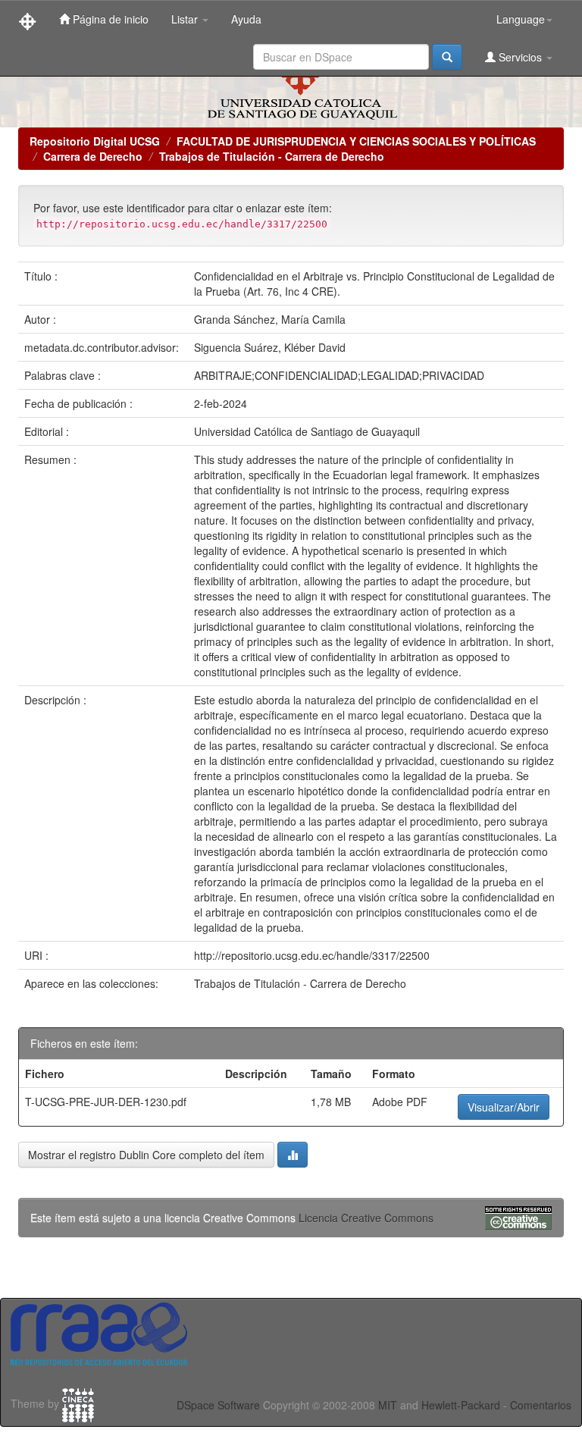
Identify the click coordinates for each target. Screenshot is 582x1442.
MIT (387, 1404)
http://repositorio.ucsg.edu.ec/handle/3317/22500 (312, 955)
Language (520, 19)
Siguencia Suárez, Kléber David (270, 347)
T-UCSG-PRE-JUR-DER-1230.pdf (105, 1101)
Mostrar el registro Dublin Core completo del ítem (146, 1154)
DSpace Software (218, 1404)
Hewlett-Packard (460, 1404)
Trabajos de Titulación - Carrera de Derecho (271, 156)
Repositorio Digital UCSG (95, 141)
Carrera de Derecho (92, 156)
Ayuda (246, 19)
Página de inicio (109, 19)
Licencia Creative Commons (366, 1217)
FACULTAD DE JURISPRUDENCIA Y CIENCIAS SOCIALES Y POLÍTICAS (356, 141)
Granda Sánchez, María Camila (270, 319)
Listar (186, 19)
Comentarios (540, 1404)
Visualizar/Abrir (504, 1106)
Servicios (520, 56)
